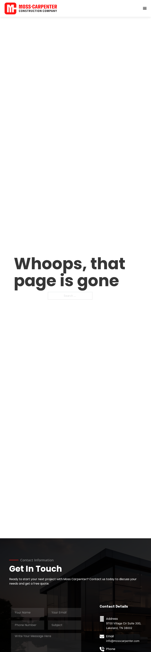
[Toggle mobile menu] (144, 8)
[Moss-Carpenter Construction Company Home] (30, 8)
